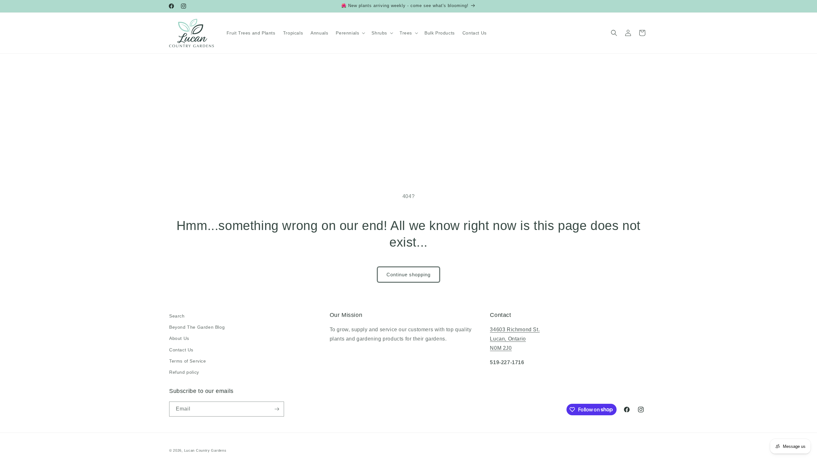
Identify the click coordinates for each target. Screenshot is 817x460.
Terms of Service (187, 361)
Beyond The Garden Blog (197, 327)
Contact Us (181, 349)
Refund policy (184, 372)
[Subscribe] (277, 409)
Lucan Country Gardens (205, 450)
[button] (350, 33)
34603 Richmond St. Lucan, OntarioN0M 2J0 (515, 339)
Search (177, 315)
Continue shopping (408, 274)
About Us (179, 338)
